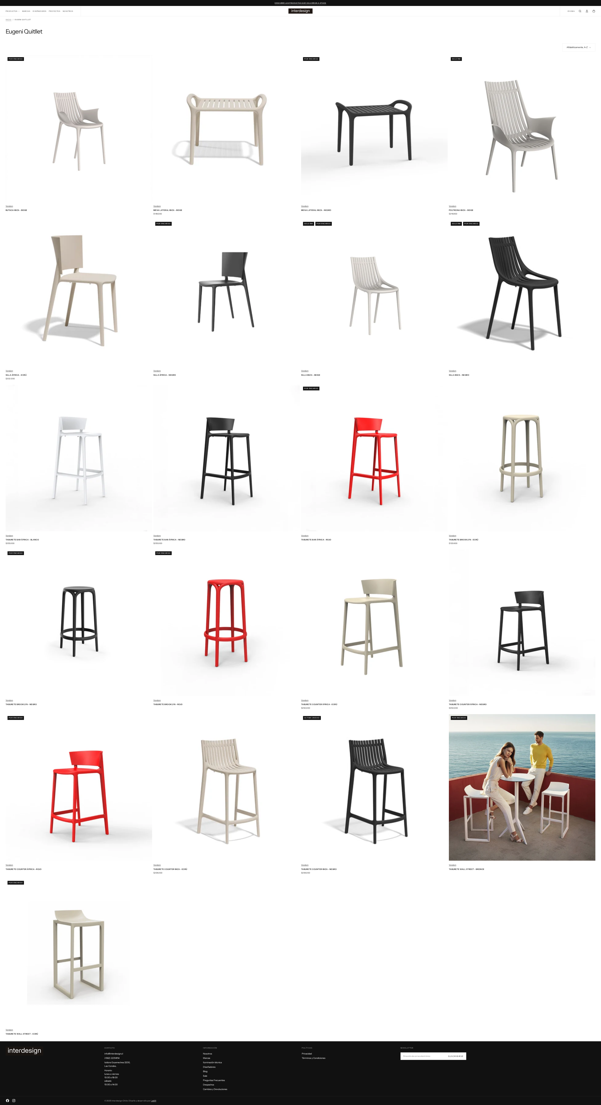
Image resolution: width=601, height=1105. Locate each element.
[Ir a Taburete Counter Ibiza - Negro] (374, 787)
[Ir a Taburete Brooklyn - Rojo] (226, 622)
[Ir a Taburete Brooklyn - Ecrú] (522, 458)
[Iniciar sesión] (586, 11)
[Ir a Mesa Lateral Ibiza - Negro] (374, 128)
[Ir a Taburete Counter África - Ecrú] (374, 622)
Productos (12, 11)
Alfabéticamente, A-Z (577, 47)
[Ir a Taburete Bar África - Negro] (226, 458)
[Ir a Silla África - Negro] (226, 293)
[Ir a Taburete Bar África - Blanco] (79, 458)
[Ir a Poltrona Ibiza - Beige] (522, 128)
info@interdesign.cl (113, 1053)
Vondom (9, 206)
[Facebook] (7, 1100)
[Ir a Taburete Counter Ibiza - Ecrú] (226, 787)
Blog (205, 1071)
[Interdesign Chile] (24, 1051)
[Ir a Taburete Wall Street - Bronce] (522, 787)
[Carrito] (593, 11)
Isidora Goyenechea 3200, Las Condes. (117, 1064)
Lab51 (153, 1101)
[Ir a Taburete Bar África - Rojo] (374, 458)
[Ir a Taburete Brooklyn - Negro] (79, 622)
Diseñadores (39, 11)
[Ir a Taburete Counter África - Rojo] (79, 787)
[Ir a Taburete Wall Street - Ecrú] (79, 952)
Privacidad (307, 1053)
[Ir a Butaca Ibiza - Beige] (79, 128)
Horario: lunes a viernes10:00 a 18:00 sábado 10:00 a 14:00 (111, 1077)
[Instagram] (14, 1100)
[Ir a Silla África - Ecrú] (79, 293)
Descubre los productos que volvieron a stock (300, 3)
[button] (571, 11)
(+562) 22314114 (111, 1058)
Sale (205, 1075)
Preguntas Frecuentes (214, 1080)
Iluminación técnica (212, 1062)
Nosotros (68, 11)
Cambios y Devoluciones (215, 1089)
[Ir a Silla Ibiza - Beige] (374, 293)
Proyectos (54, 11)
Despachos (208, 1084)
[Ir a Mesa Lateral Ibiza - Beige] (226, 128)
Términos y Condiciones (313, 1058)
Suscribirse (456, 1056)
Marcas (26, 11)
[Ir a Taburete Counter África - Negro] (522, 622)
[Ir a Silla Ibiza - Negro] (522, 293)
